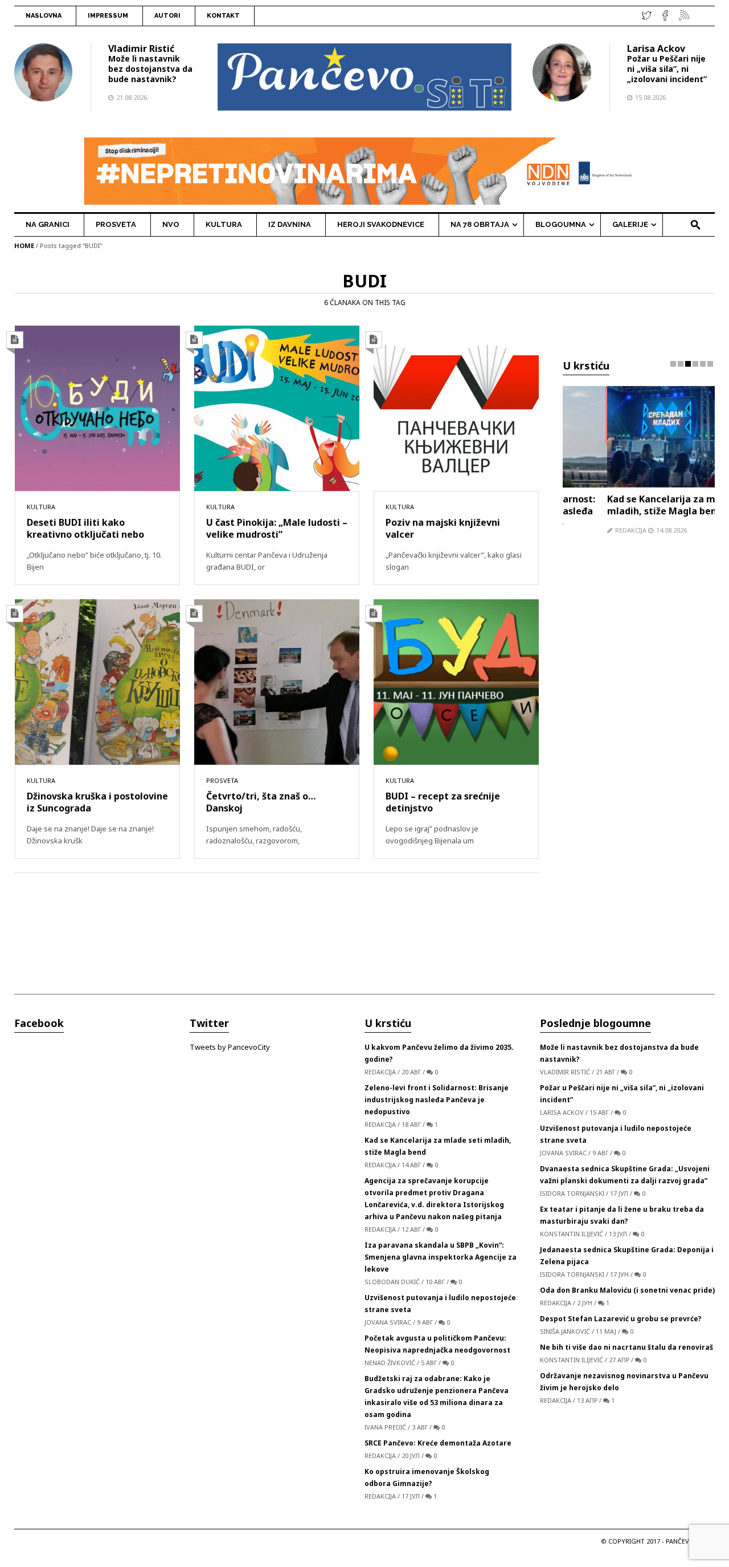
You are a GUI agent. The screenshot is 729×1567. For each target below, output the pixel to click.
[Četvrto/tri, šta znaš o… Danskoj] (276, 681)
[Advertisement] (639, 767)
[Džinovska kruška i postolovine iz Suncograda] (97, 681)
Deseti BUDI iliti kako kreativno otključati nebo (85, 528)
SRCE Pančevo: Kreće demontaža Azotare (437, 1439)
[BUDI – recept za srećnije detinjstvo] (456, 681)
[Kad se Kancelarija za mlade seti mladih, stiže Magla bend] (639, 436)
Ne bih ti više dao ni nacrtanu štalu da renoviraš (626, 1344)
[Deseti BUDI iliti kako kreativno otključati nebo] (97, 407)
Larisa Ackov (656, 48)
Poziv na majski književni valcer (443, 528)
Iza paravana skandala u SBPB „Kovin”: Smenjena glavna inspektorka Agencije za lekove (440, 1253)
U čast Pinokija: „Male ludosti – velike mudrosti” (276, 528)
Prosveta (222, 780)
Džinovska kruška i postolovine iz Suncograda (97, 802)
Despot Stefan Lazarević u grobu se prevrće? (621, 1315)
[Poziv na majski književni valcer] (456, 407)
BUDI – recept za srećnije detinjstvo (443, 802)
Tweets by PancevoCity (230, 1043)
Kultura (41, 506)
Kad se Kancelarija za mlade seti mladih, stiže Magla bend (637, 505)
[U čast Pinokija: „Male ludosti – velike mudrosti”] (276, 407)
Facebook (39, 1019)
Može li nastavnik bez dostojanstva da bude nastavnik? (150, 68)
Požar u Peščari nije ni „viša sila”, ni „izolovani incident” (667, 68)
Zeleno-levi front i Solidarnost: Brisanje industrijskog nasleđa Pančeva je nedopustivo (436, 1096)
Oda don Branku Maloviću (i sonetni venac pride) (627, 1287)
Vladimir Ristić (141, 48)
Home (24, 245)
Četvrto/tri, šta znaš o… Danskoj (261, 802)
